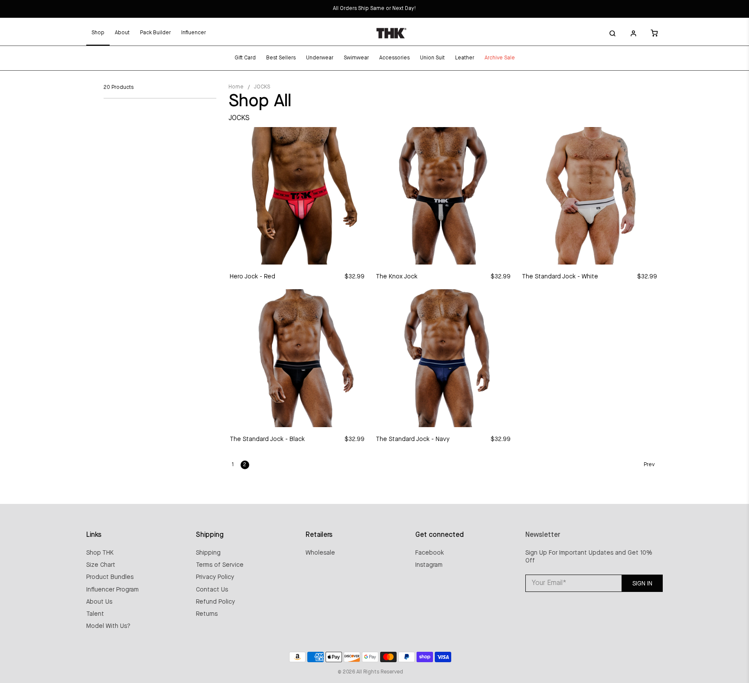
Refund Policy (215, 602)
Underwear (319, 58)
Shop (97, 33)
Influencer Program (112, 590)
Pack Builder (155, 33)
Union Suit (432, 58)
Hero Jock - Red (252, 277)
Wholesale (320, 553)
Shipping (208, 553)
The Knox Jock (396, 277)
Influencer (193, 33)
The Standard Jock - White (560, 277)
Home (236, 87)
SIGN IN (642, 584)
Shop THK (100, 553)
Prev (649, 464)
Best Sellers (281, 58)
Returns (207, 614)
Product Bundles (110, 577)
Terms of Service (220, 565)
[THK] (391, 33)
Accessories (394, 58)
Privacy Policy (215, 577)
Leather (464, 58)
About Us (99, 602)
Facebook (429, 553)
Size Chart (100, 565)
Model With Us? (108, 626)
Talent (95, 614)
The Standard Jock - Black (267, 439)
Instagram (429, 565)
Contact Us (212, 590)
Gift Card (245, 58)
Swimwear (356, 58)
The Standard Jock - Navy (412, 439)
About (122, 33)
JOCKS (262, 87)
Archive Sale (500, 58)
